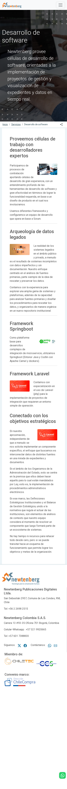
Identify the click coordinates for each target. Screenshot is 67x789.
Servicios (16, 124)
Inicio (5, 124)
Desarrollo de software (36, 124)
